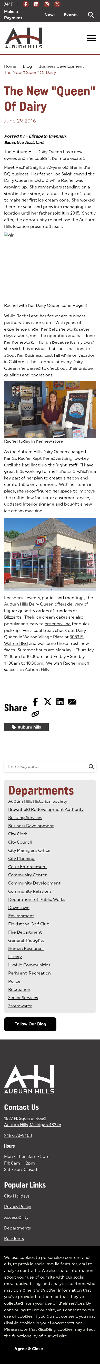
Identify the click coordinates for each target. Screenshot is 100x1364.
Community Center (27, 875)
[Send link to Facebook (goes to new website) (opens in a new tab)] (35, 702)
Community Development (34, 883)
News (50, 14)
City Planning (21, 858)
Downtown (18, 907)
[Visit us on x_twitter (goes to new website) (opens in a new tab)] (57, 4)
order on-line (58, 623)
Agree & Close (28, 1348)
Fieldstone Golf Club (28, 924)
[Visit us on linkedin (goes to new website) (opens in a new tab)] (36, 4)
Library (15, 956)
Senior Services (23, 997)
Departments (17, 1228)
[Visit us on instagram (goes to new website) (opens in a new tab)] (47, 4)
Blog (27, 66)
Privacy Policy (17, 1206)
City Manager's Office (29, 850)
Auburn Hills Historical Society (37, 801)
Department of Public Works (36, 899)
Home (10, 66)
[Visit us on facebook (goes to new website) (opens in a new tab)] (26, 4)
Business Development (61, 66)
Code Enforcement (27, 866)
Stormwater (20, 1005)
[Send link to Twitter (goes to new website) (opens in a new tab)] (48, 702)
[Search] (91, 767)
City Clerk (17, 834)
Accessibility (16, 1217)
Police (14, 981)
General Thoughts (26, 940)
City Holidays (16, 1196)
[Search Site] (91, 15)
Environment (21, 915)
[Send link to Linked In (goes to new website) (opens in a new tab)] (60, 702)
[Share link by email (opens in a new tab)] (72, 702)
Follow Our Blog (30, 1024)
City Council (20, 842)
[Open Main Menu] (91, 38)
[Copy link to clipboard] (35, 714)
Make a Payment (20, 14)
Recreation (19, 989)
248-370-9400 (18, 1135)
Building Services (25, 817)
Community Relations (29, 891)
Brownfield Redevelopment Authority (46, 809)
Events (71, 14)
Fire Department (25, 932)
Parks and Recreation (29, 973)
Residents (14, 1238)
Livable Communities (29, 965)
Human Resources (26, 948)
